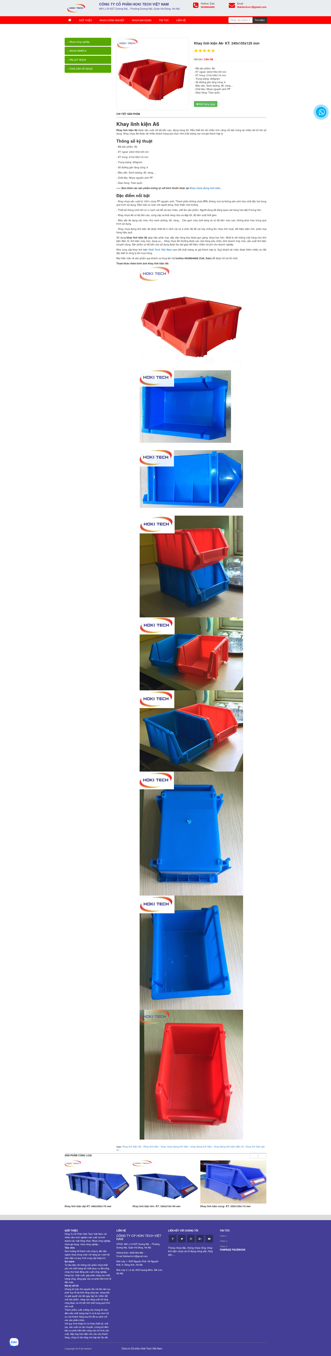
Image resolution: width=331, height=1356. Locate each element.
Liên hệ (181, 20)
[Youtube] (209, 1239)
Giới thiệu (85, 20)
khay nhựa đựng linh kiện (174, 1146)
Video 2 (223, 1241)
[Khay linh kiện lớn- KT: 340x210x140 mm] (166, 1182)
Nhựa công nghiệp (112, 20)
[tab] (88, 42)
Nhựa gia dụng (141, 20)
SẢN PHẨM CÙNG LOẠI (78, 1155)
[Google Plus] (200, 1239)
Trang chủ (74, 29)
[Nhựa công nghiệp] (76, 7)
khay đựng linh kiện (201, 1146)
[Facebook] (173, 1239)
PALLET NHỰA (77, 59)
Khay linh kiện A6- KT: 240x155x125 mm (106, 29)
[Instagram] (191, 1239)
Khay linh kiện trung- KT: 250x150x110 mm (225, 1206)
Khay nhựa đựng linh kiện (204, 188)
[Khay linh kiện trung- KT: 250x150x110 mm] (233, 1182)
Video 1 (223, 1235)
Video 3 (223, 1246)
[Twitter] (182, 1239)
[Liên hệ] (321, 114)
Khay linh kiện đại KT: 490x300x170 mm (88, 1206)
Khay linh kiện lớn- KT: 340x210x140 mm (156, 1206)
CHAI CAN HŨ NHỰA (81, 68)
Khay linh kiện (151, 1146)
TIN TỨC (164, 20)
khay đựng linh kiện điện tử (229, 1146)
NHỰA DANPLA (77, 50)
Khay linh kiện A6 (131, 1146)
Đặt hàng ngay (206, 104)
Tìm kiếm (260, 20)
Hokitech (87, 1348)
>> (82, 29)
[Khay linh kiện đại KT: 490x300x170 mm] (98, 1182)
